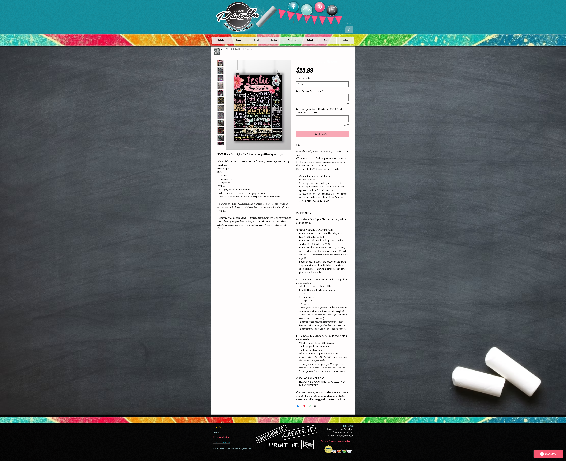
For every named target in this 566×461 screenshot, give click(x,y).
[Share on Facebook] (298, 406)
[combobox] (322, 84)
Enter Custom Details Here (309, 91)
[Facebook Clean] (293, 6)
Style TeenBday (304, 78)
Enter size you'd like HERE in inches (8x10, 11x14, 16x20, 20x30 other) (320, 111)
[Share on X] (315, 406)
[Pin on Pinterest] (304, 406)
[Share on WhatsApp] (309, 406)
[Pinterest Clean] (320, 7)
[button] (349, 28)
